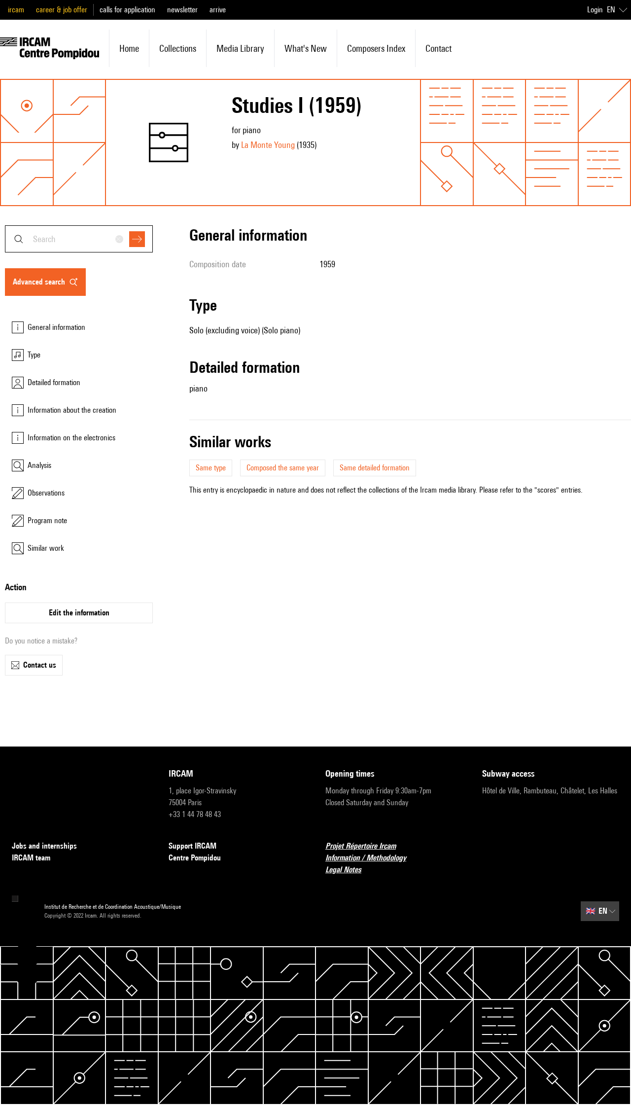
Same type (211, 467)
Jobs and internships (44, 846)
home (129, 48)
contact (438, 48)
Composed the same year (282, 467)
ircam (16, 9)
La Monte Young (268, 145)
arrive (218, 9)
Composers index (376, 48)
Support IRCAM (192, 846)
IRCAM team (31, 857)
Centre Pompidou (195, 857)
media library (240, 48)
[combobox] (79, 238)
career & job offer (61, 9)
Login (595, 9)
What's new (305, 48)
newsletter (182, 9)
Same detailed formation (375, 467)
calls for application (127, 9)
